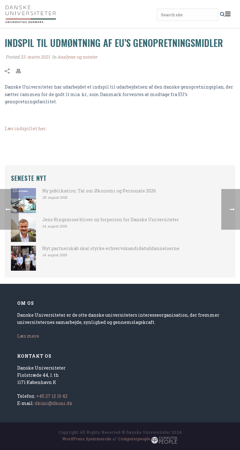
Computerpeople (134, 438)
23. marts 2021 (35, 57)
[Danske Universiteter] (31, 14)
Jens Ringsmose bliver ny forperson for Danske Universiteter (110, 219)
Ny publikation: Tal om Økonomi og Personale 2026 (99, 191)
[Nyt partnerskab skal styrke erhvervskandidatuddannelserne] (23, 258)
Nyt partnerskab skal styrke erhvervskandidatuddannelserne (110, 248)
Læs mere (28, 336)
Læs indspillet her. (26, 128)
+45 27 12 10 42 (52, 396)
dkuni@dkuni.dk (53, 403)
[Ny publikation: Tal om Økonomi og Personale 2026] (23, 200)
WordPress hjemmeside (86, 438)
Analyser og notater (77, 57)
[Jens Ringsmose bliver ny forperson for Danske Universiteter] (23, 229)
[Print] (21, 70)
